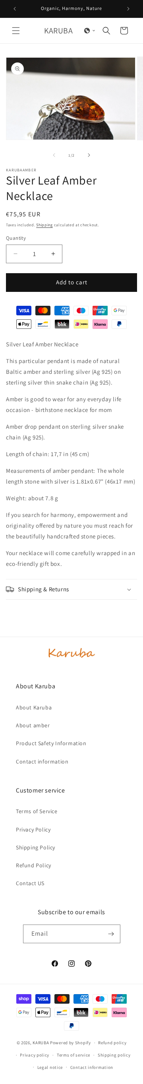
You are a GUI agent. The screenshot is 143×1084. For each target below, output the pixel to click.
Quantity (16, 238)
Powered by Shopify (70, 1042)
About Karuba (34, 707)
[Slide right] (89, 155)
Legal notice (50, 1067)
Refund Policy (33, 865)
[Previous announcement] (14, 8)
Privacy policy (34, 1055)
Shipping (44, 224)
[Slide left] (54, 155)
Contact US (30, 883)
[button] (16, 30)
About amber (33, 725)
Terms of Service (37, 811)
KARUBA (41, 1042)
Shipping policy (114, 1055)
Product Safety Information (51, 743)
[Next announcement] (128, 8)
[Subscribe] (111, 934)
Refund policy (112, 1042)
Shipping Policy (35, 847)
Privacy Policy (33, 829)
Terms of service (73, 1055)
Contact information (42, 761)
